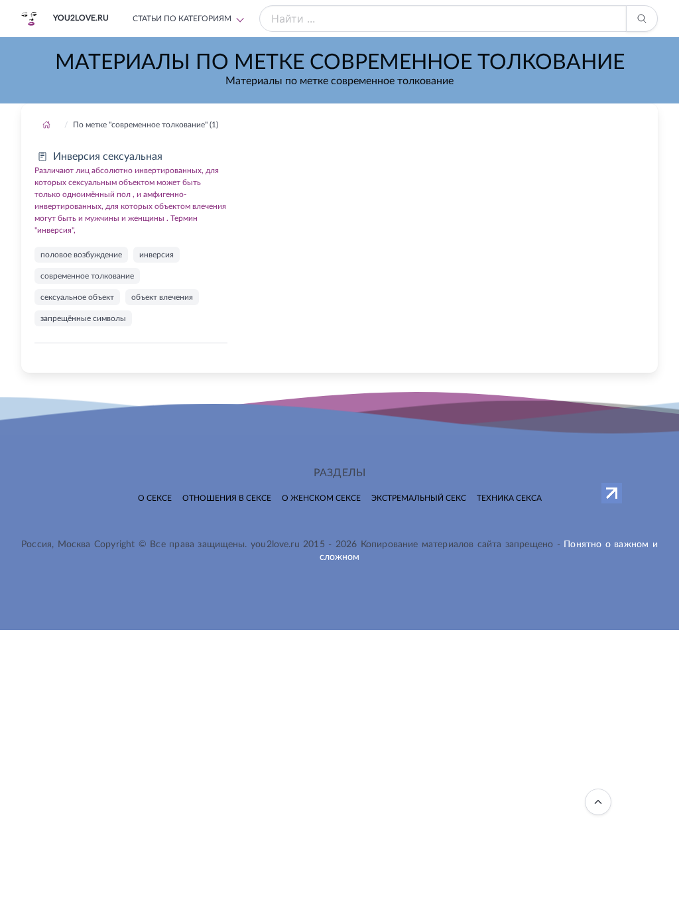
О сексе (155, 498)
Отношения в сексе (226, 498)
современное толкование (87, 276)
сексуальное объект (77, 297)
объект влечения (162, 297)
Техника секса (509, 498)
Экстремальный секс (418, 498)
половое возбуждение (81, 255)
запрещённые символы (83, 318)
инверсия (156, 255)
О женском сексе (321, 498)
